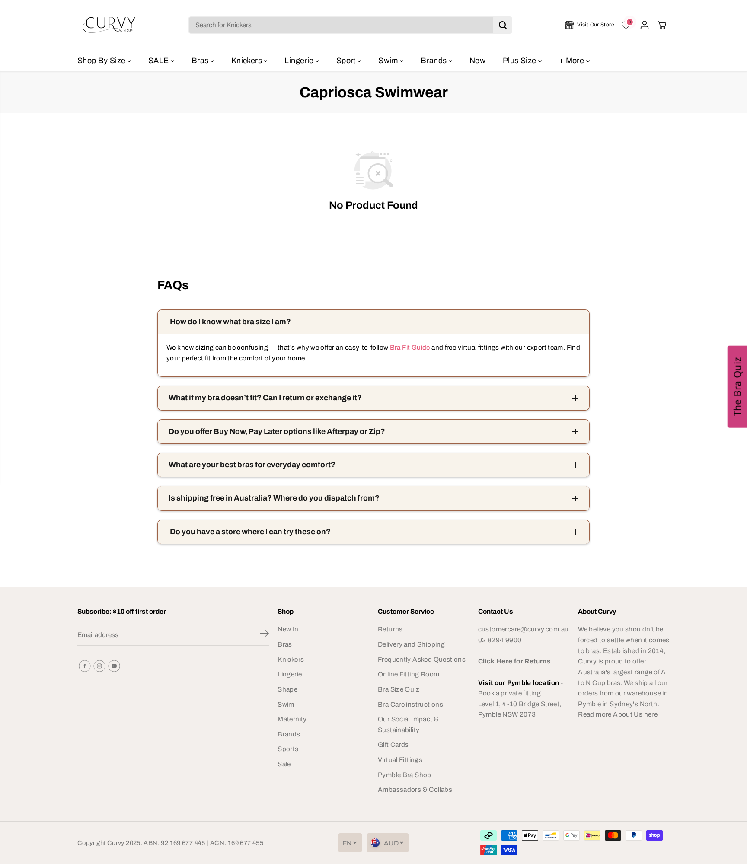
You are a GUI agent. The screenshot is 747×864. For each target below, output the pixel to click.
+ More (572, 60)
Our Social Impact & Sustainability (408, 724)
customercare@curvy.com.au (523, 629)
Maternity (292, 719)
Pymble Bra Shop (404, 774)
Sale (284, 764)
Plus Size (520, 60)
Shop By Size (102, 60)
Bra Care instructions (410, 704)
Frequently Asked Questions (422, 659)
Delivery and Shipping (411, 644)
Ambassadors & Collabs (415, 789)
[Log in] (644, 25)
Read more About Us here (618, 714)
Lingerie (299, 60)
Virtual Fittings (400, 759)
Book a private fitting (509, 693)
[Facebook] (84, 666)
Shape (287, 689)
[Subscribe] (264, 635)
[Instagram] (99, 666)
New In (288, 629)
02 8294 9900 (500, 640)
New (477, 60)
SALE (159, 60)
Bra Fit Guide (409, 347)
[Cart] (662, 25)
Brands (435, 60)
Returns (390, 629)
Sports (288, 748)
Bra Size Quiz (398, 689)
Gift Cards (393, 744)
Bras (201, 60)
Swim (389, 60)
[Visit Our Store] (589, 25)
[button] (737, 386)
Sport (347, 60)
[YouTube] (114, 666)
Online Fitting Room (408, 674)
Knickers (247, 60)
